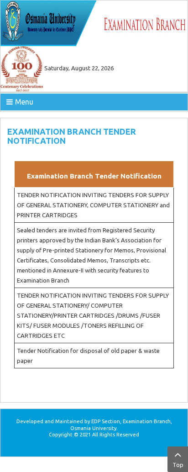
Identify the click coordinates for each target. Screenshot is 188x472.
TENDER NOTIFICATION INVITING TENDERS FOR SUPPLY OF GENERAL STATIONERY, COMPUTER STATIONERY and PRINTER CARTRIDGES (93, 205)
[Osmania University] (94, 22)
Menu (24, 102)
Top (177, 465)
